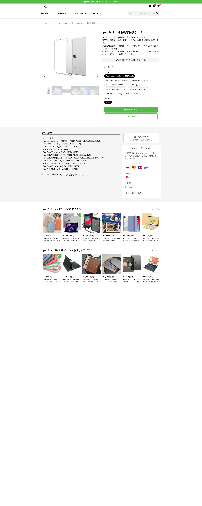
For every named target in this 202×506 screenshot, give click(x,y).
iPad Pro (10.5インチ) (114, 94)
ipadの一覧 (69, 23)
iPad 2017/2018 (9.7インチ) (139, 89)
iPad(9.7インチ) (135, 85)
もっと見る (155, 209)
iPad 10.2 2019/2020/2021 (115, 85)
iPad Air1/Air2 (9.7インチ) (115, 89)
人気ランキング (80, 13)
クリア (108, 102)
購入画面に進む (130, 110)
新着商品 (44, 13)
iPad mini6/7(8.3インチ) (140, 80)
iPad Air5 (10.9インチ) (134, 94)
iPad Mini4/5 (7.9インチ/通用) (117, 80)
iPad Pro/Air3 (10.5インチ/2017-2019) (120, 76)
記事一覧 (94, 13)
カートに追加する (130, 116)
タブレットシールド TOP (52, 23)
